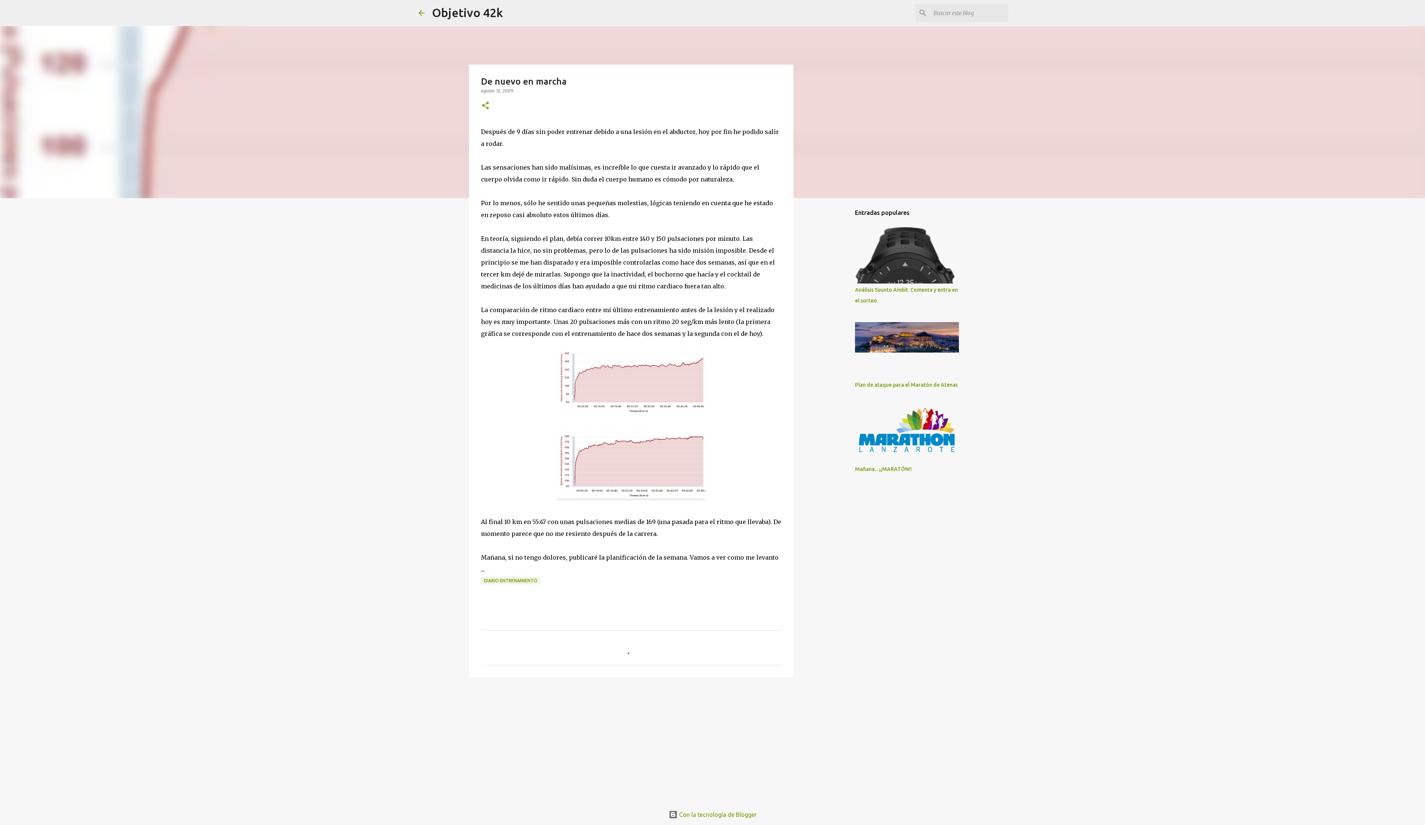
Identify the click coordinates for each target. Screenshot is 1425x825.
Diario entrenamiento (510, 580)
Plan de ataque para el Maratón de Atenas (906, 385)
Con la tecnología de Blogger (717, 814)
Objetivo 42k (467, 12)
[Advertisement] (631, 740)
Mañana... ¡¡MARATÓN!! (883, 469)
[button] (485, 106)
